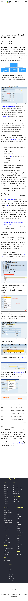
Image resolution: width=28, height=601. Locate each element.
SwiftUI (6, 554)
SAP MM (6, 497)
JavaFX (6, 528)
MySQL (6, 540)
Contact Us (14, 587)
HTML (18, 540)
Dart (18, 514)
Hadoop (6, 510)
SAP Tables (16, 499)
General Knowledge (14, 579)
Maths (10, 567)
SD (7, 206)
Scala (18, 528)
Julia (18, 520)
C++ (18, 512)
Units (10, 573)
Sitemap (6, 587)
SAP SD (21, 358)
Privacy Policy (22, 587)
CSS (18, 542)
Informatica (16, 493)
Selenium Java (20, 554)
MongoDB (6, 538)
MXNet (6, 514)
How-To (11, 581)
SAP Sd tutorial (10, 199)
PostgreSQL (7, 542)
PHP (18, 538)
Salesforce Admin (17, 487)
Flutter (5, 550)
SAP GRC (6, 503)
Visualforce (16, 491)
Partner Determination (17, 443)
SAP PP (6, 499)
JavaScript (19, 544)
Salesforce (15, 485)
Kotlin (18, 522)
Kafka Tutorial (8, 512)
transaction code (18, 372)
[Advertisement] (14, 19)
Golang (19, 516)
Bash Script (7, 560)
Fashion (11, 577)
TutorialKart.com (16, 2)
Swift (18, 530)
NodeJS (19, 548)
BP (10, 156)
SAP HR (6, 489)
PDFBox (6, 518)
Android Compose (8, 548)
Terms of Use (14, 589)
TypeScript (20, 532)
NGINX (18, 546)
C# (17, 510)
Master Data (6, 116)
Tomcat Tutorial (8, 522)
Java (18, 518)
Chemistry (11, 571)
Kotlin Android (7, 552)
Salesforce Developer (18, 489)
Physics (11, 569)
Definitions (12, 575)
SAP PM (6, 501)
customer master (15, 139)
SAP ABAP (6, 495)
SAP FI (5, 485)
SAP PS (6, 493)
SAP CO (6, 487)
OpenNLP (6, 516)
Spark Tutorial (8, 520)
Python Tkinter (8, 530)
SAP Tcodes (16, 501)
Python (19, 524)
